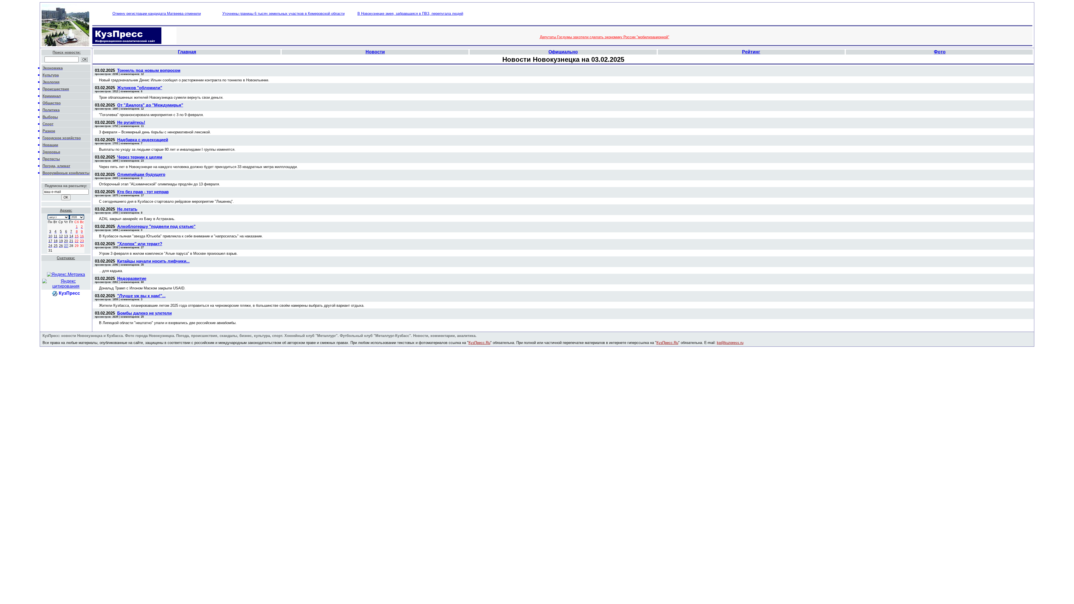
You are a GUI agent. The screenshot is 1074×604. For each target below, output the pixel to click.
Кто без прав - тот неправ (143, 191)
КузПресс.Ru (479, 343)
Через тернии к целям (139, 157)
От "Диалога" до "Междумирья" (150, 105)
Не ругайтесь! (131, 122)
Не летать (127, 209)
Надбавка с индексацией (142, 139)
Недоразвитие (131, 278)
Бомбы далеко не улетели (144, 313)
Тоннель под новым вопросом (148, 70)
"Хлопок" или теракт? (139, 243)
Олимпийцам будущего (141, 174)
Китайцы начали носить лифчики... (153, 261)
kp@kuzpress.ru (730, 343)
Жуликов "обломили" (139, 87)
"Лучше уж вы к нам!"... (141, 295)
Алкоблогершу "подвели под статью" (156, 226)
